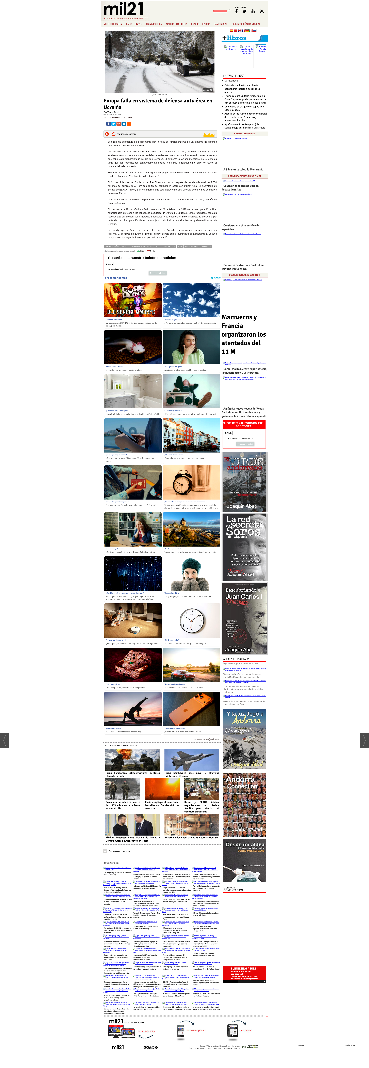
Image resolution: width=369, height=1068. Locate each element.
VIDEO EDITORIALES (113, 24)
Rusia (180, 246)
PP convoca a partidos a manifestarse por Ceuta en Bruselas (207, 995)
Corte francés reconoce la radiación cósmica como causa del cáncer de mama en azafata (206, 903)
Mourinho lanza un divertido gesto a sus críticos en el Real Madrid (176, 995)
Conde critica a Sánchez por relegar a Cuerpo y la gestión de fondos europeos (146, 876)
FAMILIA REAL (220, 24)
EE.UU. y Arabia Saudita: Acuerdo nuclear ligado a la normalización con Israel (176, 984)
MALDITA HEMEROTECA (176, 24)
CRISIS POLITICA (154, 24)
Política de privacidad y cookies (201, 1048)
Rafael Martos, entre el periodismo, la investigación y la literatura (244, 371)
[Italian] (251, 31)
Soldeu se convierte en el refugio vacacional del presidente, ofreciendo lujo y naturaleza (116, 1011)
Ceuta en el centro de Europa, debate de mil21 (240, 187)
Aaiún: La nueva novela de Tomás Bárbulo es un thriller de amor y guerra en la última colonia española (244, 412)
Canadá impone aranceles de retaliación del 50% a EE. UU (203, 954)
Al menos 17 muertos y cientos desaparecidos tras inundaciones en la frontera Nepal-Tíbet (117, 890)
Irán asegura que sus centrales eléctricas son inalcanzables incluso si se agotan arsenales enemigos (147, 984)
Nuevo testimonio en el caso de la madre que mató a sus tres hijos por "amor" (176, 917)
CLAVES (138, 24)
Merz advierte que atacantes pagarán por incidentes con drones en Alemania (206, 888)
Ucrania (125, 246)
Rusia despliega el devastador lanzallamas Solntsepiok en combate (162, 805)
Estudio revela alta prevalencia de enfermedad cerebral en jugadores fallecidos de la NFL (205, 944)
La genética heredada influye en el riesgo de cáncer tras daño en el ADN (206, 1008)
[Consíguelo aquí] (245, 860)
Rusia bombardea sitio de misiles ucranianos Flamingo (145, 927)
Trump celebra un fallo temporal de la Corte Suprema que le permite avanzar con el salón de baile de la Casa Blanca (245, 99)
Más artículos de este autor (112, 114)
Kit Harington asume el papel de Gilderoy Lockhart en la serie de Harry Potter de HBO (145, 944)
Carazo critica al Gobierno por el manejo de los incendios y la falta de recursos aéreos (206, 876)
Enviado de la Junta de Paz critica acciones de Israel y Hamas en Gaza (244, 703)
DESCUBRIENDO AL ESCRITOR (244, 275)
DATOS (129, 24)
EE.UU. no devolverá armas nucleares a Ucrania (191, 837)
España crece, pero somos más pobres (240, 663)
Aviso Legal (217, 1048)
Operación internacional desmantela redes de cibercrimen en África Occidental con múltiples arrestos (118, 970)
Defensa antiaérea (112, 246)
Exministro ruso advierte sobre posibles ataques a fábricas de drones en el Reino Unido (118, 917)
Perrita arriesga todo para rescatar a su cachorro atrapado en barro (147, 968)
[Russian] (255, 31)
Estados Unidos (168, 246)
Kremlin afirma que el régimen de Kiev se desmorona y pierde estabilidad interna (116, 997)
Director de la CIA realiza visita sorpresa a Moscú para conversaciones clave (145, 957)
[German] (247, 31)
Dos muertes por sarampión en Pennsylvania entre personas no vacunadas (116, 957)
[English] (239, 31)
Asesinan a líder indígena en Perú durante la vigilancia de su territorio (177, 1008)
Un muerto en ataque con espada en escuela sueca (244, 108)
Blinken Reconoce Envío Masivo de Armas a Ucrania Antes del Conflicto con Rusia (133, 839)
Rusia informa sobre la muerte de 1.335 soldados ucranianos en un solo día (123, 805)
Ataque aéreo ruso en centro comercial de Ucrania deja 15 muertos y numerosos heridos (245, 117)
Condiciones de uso (126, 269)
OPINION (206, 24)
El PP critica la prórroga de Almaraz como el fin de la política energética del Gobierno (176, 876)
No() (152, 251)
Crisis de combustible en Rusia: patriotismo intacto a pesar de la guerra (242, 89)
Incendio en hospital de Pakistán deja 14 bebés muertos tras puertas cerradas (118, 901)
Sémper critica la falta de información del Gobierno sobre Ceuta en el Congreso (175, 930)
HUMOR (194, 24)
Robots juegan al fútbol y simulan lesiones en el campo (175, 968)
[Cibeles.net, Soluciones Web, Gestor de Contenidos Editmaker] (250, 1047)
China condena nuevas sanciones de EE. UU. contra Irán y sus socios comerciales (176, 944)
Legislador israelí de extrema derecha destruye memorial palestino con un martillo (177, 890)
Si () (142, 251)
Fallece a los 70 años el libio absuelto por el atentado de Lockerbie (147, 887)
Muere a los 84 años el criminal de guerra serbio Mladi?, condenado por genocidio (242, 675)
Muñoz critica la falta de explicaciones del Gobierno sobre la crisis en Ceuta (206, 928)
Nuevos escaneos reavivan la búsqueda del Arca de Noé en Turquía (206, 968)
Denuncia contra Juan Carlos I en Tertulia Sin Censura (243, 267)
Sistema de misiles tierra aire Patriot (145, 246)
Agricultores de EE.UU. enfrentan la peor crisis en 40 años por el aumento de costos (118, 930)
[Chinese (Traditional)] (235, 31)
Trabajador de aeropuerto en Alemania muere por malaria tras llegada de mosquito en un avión (146, 903)
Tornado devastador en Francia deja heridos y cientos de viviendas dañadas (146, 915)
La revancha (231, 80)
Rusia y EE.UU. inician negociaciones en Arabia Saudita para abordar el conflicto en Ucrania (201, 806)
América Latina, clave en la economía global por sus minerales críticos (206, 982)
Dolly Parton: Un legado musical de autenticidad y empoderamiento (176, 900)
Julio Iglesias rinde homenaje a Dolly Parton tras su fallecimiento (146, 995)
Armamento (206, 246)
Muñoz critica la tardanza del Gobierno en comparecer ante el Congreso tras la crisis (175, 957)
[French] (243, 31)
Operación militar (192, 246)
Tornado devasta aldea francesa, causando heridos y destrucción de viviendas (117, 944)
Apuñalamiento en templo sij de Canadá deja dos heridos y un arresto (244, 126)
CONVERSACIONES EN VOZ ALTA (244, 176)
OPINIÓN (301, 1045)
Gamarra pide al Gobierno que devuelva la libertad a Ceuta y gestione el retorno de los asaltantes (243, 689)
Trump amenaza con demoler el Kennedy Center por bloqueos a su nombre (116, 984)
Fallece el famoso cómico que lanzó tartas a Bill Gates (206, 914)
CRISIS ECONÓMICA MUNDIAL (246, 24)
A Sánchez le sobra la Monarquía (243, 169)
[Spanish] (231, 31)
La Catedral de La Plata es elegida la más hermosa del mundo (146, 1008)
